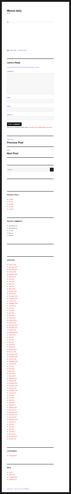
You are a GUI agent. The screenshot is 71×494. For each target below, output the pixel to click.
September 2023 (13, 274)
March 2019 (12, 405)
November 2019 (13, 385)
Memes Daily (13, 50)
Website (10, 115)
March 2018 (12, 434)
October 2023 (12, 272)
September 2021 (13, 332)
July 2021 (11, 337)
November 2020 (13, 356)
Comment (11, 71)
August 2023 (12, 277)
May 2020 (11, 371)
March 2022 (12, 318)
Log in (10, 472)
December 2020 (13, 354)
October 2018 (12, 417)
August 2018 (12, 422)
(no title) (11, 199)
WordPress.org (13, 479)
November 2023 (13, 269)
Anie (10, 230)
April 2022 (12, 315)
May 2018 (11, 429)
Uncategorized (13, 455)
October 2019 (12, 388)
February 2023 (13, 291)
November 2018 (13, 414)
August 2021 (12, 335)
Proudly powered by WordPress (22, 489)
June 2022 (11, 310)
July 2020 (11, 366)
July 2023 (11, 279)
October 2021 (12, 330)
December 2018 (13, 412)
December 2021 (13, 325)
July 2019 (11, 395)
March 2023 (12, 289)
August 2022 (12, 306)
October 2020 (12, 359)
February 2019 (13, 407)
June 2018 (11, 427)
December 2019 (13, 383)
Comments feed (13, 477)
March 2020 (12, 376)
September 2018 (13, 419)
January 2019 (12, 410)
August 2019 (12, 393)
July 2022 (11, 308)
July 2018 (11, 424)
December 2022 (13, 296)
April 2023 (12, 286)
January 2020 (12, 381)
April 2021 (12, 344)
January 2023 (12, 293)
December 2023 (13, 267)
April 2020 (12, 373)
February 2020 (13, 378)
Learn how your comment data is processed (40, 127)
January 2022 (12, 323)
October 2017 (12, 439)
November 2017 (13, 436)
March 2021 (12, 347)
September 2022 (13, 303)
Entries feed (12, 474)
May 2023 (11, 284)
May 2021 (11, 342)
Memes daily (14, 10)
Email (9, 106)
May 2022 (11, 313)
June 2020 (11, 369)
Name (9, 97)
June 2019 (11, 398)
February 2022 (13, 320)
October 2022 (12, 301)
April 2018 (12, 431)
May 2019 (11, 400)
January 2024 (12, 264)
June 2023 (11, 281)
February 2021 (13, 349)
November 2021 (13, 327)
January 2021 (12, 352)
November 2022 (13, 298)
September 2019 (13, 390)
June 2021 (11, 339)
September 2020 (13, 361)
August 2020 (12, 364)
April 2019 (12, 402)
